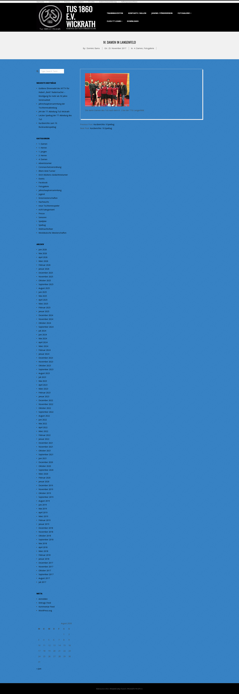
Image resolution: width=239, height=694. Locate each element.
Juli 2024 (42, 330)
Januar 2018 (44, 559)
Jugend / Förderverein (161, 13)
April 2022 (43, 427)
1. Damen (43, 144)
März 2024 (43, 346)
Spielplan (42, 221)
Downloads (133, 21)
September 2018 (46, 539)
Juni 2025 (43, 292)
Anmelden (43, 599)
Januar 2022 (44, 439)
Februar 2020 (44, 477)
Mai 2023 (43, 381)
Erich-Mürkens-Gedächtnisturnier (53, 174)
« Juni (39, 668)
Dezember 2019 (46, 485)
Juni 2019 (43, 504)
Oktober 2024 (45, 323)
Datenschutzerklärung (108, 2)
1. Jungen (43, 151)
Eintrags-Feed (45, 602)
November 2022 (46, 404)
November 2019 (46, 489)
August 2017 (44, 578)
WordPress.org (45, 610)
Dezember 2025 (46, 272)
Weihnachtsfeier (46, 229)
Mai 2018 (43, 543)
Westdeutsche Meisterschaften (52, 232)
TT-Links (91, 2)
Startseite (40, 2)
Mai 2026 (43, 253)
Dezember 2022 (46, 400)
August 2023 (44, 373)
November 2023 (46, 361)
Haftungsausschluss (129, 2)
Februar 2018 (44, 555)
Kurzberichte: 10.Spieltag (101, 128)
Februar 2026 (44, 265)
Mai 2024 (43, 338)
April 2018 (43, 547)
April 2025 (43, 299)
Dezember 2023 (46, 357)
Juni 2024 (43, 334)
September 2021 (46, 454)
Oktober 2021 (45, 450)
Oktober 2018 (45, 535)
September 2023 (46, 369)
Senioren (42, 217)
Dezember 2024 (46, 315)
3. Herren (43, 155)
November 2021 (46, 446)
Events (42, 178)
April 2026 (43, 257)
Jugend (42, 194)
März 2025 (43, 303)
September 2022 (46, 412)
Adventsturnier (45, 163)
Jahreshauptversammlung (50, 190)
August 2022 (44, 415)
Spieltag (42, 225)
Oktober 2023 (45, 365)
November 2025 (46, 276)
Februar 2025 (44, 307)
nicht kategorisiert (47, 209)
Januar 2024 (44, 354)
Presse (67, 2)
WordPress (139, 689)
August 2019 (44, 501)
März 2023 (43, 388)
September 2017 (46, 574)
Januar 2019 (44, 524)
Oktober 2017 (45, 570)
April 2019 (43, 512)
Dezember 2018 (46, 528)
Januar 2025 (44, 311)
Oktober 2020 (45, 466)
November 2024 (46, 319)
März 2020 (43, 473)
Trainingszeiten (115, 13)
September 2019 (46, 497)
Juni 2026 (43, 249)
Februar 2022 (44, 435)
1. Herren (43, 147)
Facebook (43, 182)
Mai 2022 (43, 423)
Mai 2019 (43, 508)
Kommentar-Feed (46, 606)
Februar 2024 (44, 350)
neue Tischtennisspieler (49, 205)
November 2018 (46, 531)
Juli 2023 (42, 377)
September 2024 (46, 327)
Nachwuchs (44, 202)
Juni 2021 (43, 458)
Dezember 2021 (46, 443)
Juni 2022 (43, 419)
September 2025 (46, 284)
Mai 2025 (43, 296)
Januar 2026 (44, 269)
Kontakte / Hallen (137, 13)
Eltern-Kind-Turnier (47, 171)
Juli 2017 (42, 582)
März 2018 (43, 551)
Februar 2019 (44, 520)
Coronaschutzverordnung (50, 167)
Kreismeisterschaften (48, 198)
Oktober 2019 (45, 493)
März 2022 (43, 431)
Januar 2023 (44, 396)
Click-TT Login (114, 21)
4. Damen (138, 48)
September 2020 (46, 470)
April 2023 (43, 385)
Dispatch (123, 689)
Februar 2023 (44, 392)
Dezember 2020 (46, 462)
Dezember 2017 (46, 562)
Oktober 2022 (45, 408)
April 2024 (43, 342)
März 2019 (43, 516)
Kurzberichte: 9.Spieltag (103, 124)
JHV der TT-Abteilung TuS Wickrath (54, 111)
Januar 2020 (44, 481)
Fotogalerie (79, 2)
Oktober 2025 (45, 280)
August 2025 (44, 288)
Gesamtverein (54, 2)
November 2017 (46, 566)
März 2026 (43, 261)
